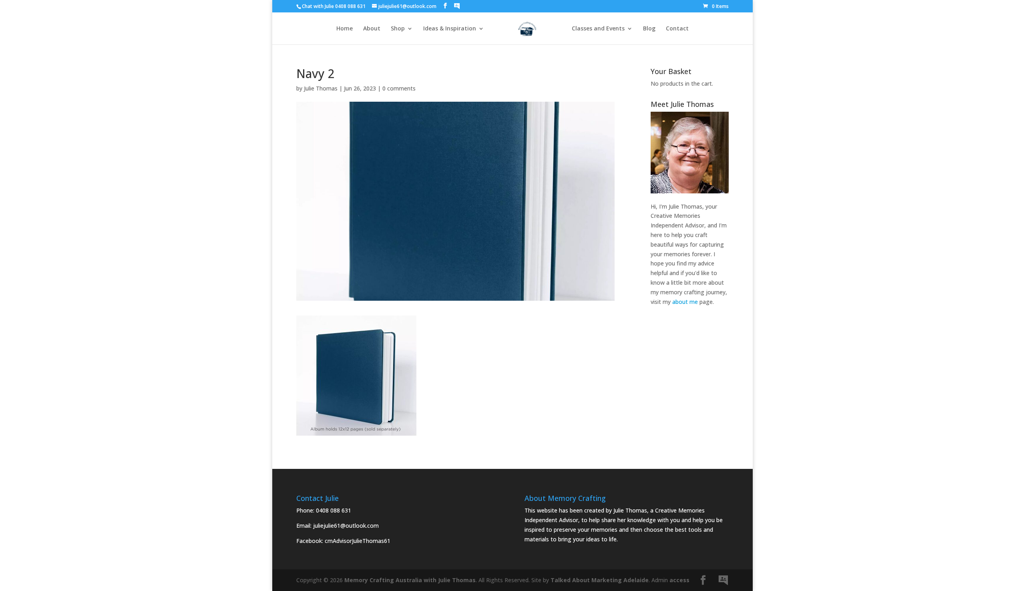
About (371, 29)
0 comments (399, 88)
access (679, 580)
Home (344, 29)
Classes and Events (598, 29)
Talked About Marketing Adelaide (600, 580)
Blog (649, 29)
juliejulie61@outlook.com (346, 525)
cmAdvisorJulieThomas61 (357, 541)
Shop (398, 29)
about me (685, 302)
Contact (677, 29)
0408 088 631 (333, 510)
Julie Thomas (321, 88)
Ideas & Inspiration (449, 29)
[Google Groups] (457, 6)
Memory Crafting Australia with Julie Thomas (410, 580)
